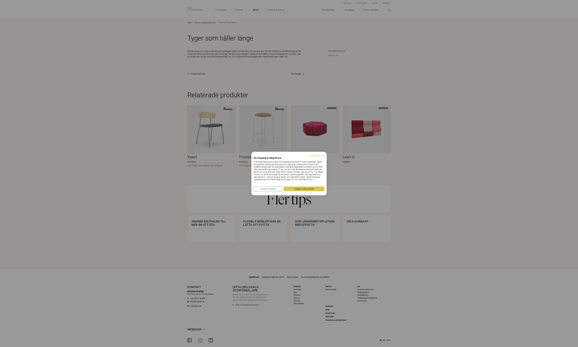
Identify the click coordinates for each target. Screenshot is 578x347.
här (314, 179)
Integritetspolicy (316, 155)
